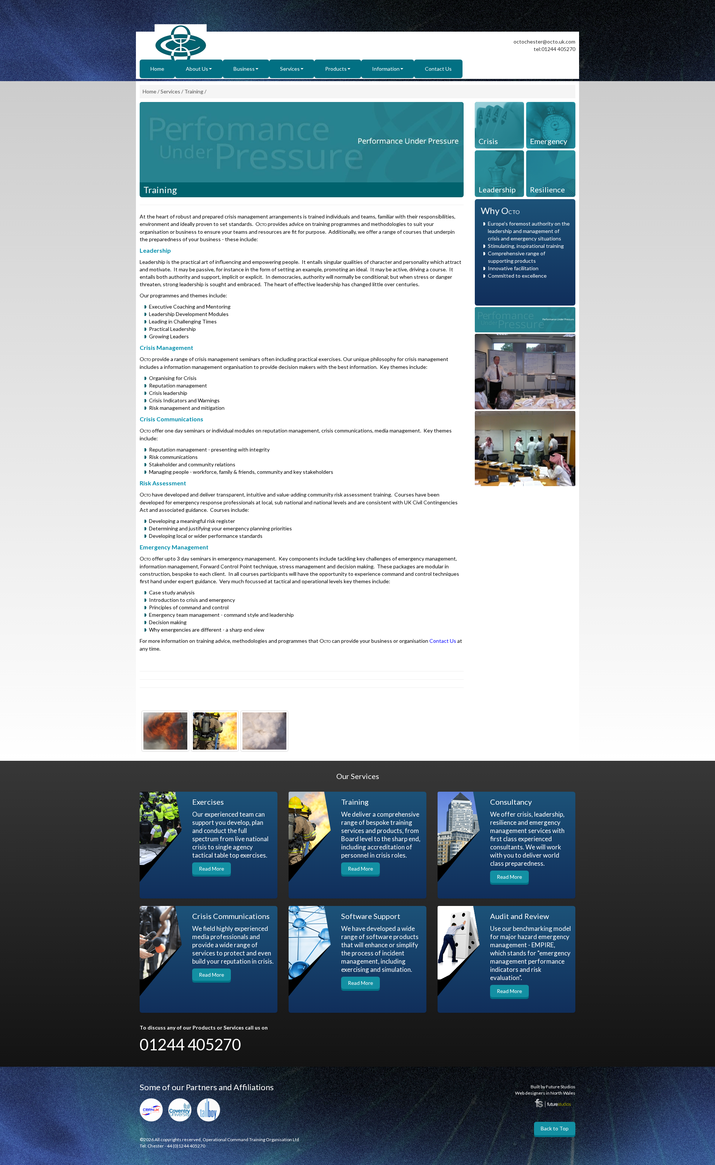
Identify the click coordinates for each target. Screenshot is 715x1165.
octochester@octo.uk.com (544, 41)
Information (386, 69)
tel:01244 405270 (554, 49)
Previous (145, 160)
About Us (197, 69)
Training (193, 91)
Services (290, 69)
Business (244, 69)
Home (157, 69)
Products (336, 69)
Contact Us (438, 69)
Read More (211, 868)
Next (458, 160)
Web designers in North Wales (545, 1093)
